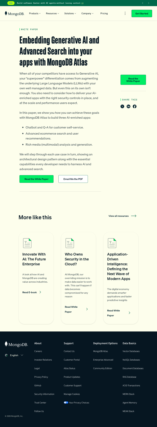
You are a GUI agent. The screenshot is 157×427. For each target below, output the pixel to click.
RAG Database (129, 376)
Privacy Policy (41, 376)
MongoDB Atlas (100, 351)
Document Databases (133, 368)
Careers (38, 351)
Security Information (44, 393)
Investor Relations (43, 359)
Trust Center (40, 402)
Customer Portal (72, 359)
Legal (37, 368)
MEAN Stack (128, 411)
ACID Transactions (131, 385)
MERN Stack (128, 393)
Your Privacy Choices (79, 402)
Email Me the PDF (73, 179)
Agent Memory (130, 402)
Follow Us (39, 411)
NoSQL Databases (131, 359)
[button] (36, 278)
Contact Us (69, 351)
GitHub (37, 385)
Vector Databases (131, 351)
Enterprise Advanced (103, 359)
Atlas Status (69, 368)
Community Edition (102, 368)
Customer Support (72, 385)
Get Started (141, 13)
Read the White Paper (133, 80)
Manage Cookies (72, 393)
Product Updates (72, 376)
